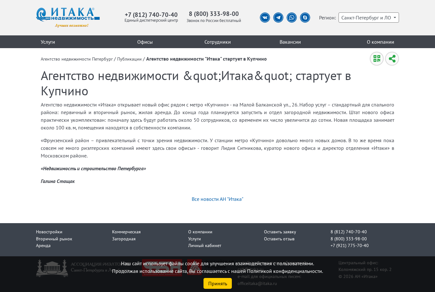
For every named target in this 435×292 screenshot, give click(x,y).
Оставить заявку (280, 232)
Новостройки (49, 232)
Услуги (48, 42)
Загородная (124, 239)
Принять (217, 283)
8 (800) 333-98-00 (214, 14)
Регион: (327, 17)
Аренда (43, 245)
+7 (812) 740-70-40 (151, 14)
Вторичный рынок (54, 239)
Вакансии (290, 42)
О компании (380, 42)
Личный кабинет (204, 245)
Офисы (145, 42)
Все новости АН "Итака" (217, 199)
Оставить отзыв (279, 239)
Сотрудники (217, 42)
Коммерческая (126, 232)
